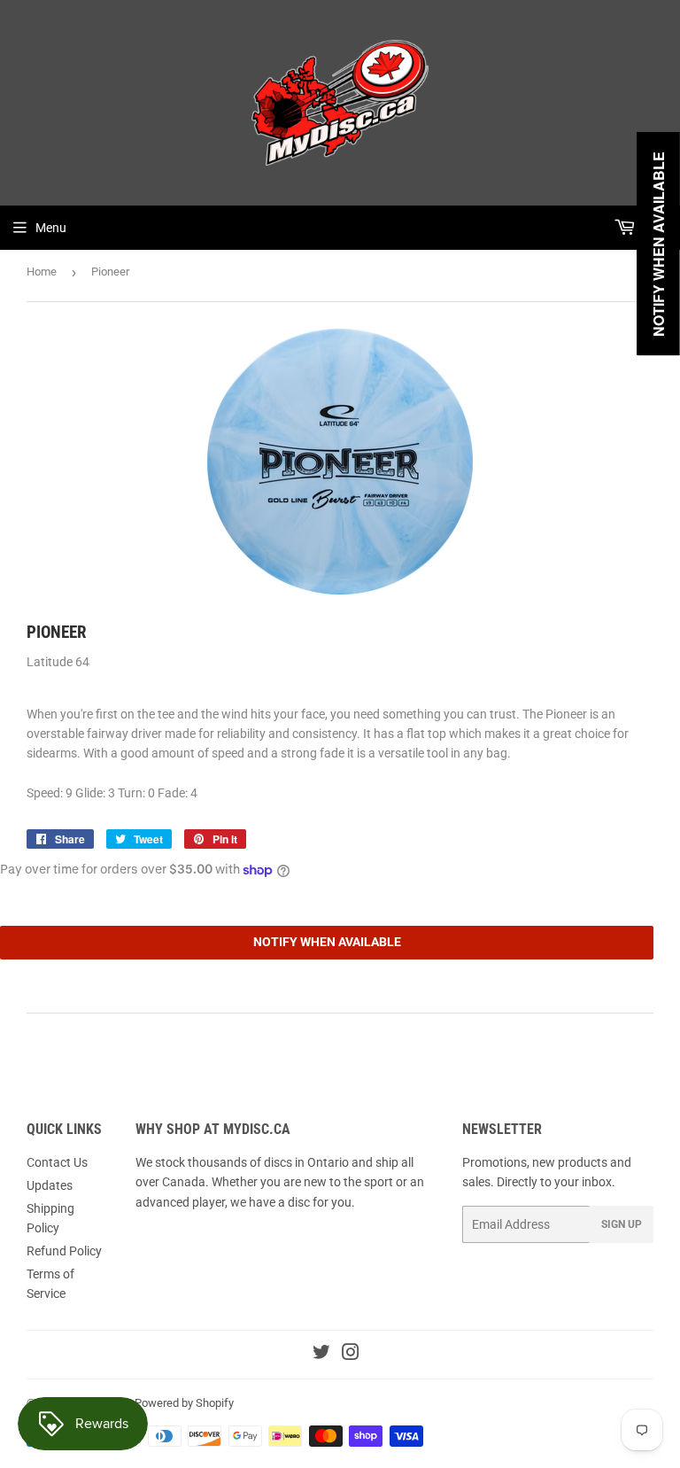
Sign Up (621, 1224)
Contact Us (57, 1162)
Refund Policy (64, 1251)
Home (42, 271)
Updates (50, 1185)
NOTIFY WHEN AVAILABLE (327, 942)
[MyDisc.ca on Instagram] (350, 1355)
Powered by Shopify (184, 1403)
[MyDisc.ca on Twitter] (321, 1355)
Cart (653, 228)
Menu (50, 228)
